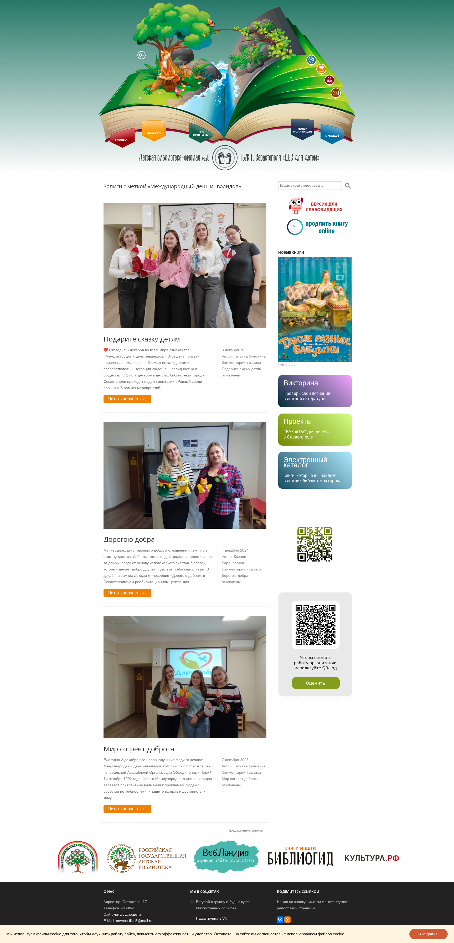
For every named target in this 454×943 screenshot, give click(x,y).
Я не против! (428, 934)
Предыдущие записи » (247, 830)
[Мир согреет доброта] (185, 737)
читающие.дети (127, 914)
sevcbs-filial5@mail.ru (134, 921)
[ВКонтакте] (280, 919)
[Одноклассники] (287, 919)
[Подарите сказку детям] (185, 327)
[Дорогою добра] (185, 527)
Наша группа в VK (211, 918)
